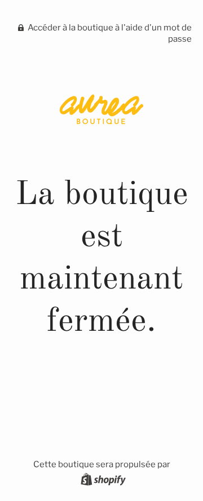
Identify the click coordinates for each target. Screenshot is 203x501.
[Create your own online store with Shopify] (102, 481)
